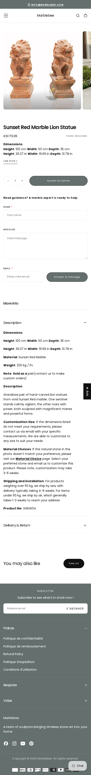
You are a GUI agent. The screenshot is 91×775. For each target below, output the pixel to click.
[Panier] (85, 16)
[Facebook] (5, 743)
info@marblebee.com (47, 4)
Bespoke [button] (10, 685)
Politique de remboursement (24, 646)
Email (7, 268)
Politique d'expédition (19, 662)
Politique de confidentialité (23, 638)
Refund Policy (13, 654)
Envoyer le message (67, 277)
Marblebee (11, 718)
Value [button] (7, 700)
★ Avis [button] (87, 391)
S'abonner (75, 608)
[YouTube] (22, 743)
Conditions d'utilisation (20, 669)
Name (6, 207)
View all (74, 563)
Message (9, 229)
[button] (5, 15)
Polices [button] (8, 628)
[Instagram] (14, 743)
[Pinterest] (31, 743)
